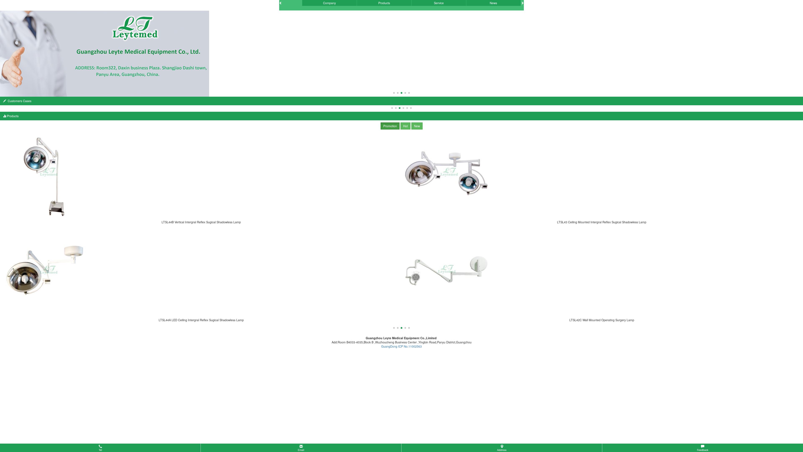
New (417, 126)
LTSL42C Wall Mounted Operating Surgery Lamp (601, 320)
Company (329, 3)
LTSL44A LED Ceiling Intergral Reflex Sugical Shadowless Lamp (201, 320)
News (493, 3)
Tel (100, 450)
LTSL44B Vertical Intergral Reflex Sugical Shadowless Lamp (201, 222)
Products (384, 3)
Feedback (702, 450)
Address (501, 450)
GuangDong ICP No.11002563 (401, 346)
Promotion (390, 126)
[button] (401, 448)
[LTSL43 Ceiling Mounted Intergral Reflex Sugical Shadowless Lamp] (602, 176)
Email (301, 450)
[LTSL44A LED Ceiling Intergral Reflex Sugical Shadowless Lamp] (201, 273)
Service (439, 3)
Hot (405, 126)
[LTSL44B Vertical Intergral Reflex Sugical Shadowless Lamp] (201, 176)
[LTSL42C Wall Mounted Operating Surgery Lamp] (602, 273)
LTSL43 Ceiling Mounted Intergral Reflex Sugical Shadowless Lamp (601, 222)
